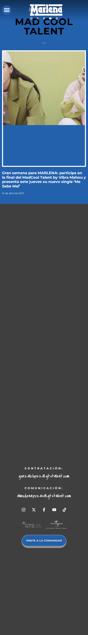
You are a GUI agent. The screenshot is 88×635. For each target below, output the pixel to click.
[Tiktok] (56, 18)
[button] (6, 10)
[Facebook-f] (44, 18)
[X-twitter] (37, 18)
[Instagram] (31, 18)
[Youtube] (50, 18)
